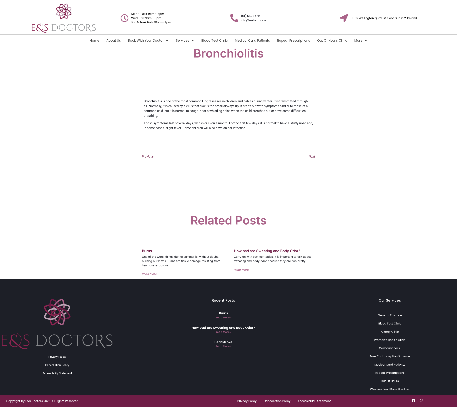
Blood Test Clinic (214, 40)
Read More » (223, 317)
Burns (147, 251)
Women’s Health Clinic (389, 340)
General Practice (390, 315)
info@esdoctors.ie (253, 20)
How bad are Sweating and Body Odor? (267, 251)
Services (182, 40)
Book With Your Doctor (146, 40)
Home (94, 40)
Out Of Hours (390, 381)
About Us (113, 40)
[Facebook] (413, 400)
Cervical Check (389, 348)
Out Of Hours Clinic (332, 40)
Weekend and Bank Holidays (390, 389)
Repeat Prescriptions (293, 40)
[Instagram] (421, 400)
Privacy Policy (57, 357)
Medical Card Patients (252, 40)
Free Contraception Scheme (390, 356)
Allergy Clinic (390, 332)
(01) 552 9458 (250, 16)
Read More (149, 274)
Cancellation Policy (57, 365)
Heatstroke (223, 342)
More (358, 40)
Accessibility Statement (57, 373)
